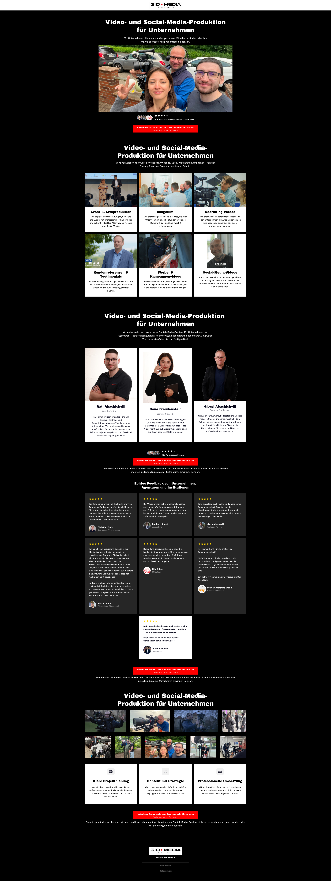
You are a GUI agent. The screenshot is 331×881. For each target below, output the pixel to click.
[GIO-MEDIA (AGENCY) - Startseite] (165, 5)
